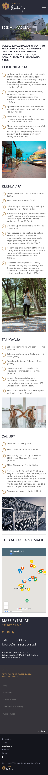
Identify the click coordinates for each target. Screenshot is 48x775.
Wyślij (41, 731)
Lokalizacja (7, 746)
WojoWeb (35, 763)
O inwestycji (7, 739)
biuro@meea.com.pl (19, 644)
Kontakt (5, 753)
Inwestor (5, 749)
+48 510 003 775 (15, 640)
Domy (4, 742)
